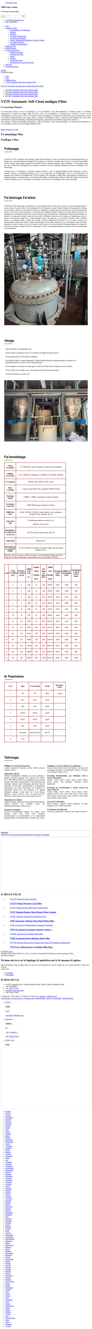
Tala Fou (8, 64)
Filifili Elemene (10, 48)
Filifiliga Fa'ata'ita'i (16, 52)
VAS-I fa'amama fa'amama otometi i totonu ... (31, 929)
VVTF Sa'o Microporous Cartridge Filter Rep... (32, 947)
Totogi (12, 56)
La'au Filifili (57, 998)
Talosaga (13, 34)
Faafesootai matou (11, 66)
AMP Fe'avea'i (52, 996)
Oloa (7, 78)
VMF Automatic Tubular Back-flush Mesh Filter (32, 921)
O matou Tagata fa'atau (18, 36)
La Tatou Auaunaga (12, 50)
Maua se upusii (6, 129)
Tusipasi (13, 32)
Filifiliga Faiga (10, 46)
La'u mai (15, 129)
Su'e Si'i (49, 998)
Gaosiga (13, 58)
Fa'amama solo (29, 998)
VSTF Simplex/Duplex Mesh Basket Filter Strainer (33, 912)
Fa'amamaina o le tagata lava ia (12, 998)
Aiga (7, 26)
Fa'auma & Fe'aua (16, 60)
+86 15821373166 (12, 1036)
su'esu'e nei (5, 969)
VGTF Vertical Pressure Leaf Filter (26, 903)
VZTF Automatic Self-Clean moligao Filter (20, 82)
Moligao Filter (40, 998)
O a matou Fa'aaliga (17, 42)
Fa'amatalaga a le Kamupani (20, 30)
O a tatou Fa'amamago (18, 38)
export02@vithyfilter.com (14, 990)
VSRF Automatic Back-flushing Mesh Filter (30, 938)
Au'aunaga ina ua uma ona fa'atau (22, 62)
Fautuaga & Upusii (16, 54)
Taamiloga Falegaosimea (18, 44)
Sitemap (42, 996)
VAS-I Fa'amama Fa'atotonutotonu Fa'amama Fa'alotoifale (28, 835)
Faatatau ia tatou (11, 28)
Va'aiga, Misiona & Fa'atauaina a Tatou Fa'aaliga (27, 40)
